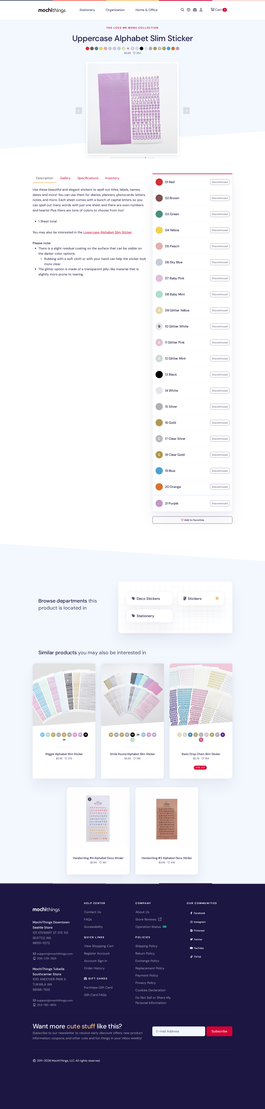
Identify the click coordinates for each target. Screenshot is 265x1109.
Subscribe (222, 1031)
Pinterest (200, 930)
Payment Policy (146, 975)
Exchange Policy (147, 961)
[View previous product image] (79, 110)
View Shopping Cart (99, 946)
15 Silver (171, 406)
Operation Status (148, 927)
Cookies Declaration (150, 990)
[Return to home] (52, 10)
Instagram (201, 922)
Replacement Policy (149, 968)
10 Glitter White (176, 326)
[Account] (201, 10)
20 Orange (173, 487)
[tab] (111, 157)
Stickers (194, 598)
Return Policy (145, 953)
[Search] (182, 10)
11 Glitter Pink (175, 342)
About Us (142, 912)
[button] (132, 108)
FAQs (88, 919)
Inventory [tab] (112, 178)
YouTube (200, 948)
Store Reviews (146, 919)
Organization (115, 10)
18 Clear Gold (175, 455)
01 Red (170, 182)
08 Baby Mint (175, 294)
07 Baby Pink (174, 278)
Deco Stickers (148, 598)
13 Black (171, 374)
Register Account (97, 953)
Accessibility (93, 927)
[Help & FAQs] (189, 10)
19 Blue (170, 471)
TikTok (198, 956)
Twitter (199, 939)
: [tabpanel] (89, 231)
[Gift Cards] (195, 10)
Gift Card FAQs (95, 995)
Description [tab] (44, 178)
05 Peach (172, 246)
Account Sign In (95, 961)
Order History (94, 968)
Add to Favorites (194, 520)
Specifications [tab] (88, 178)
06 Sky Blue (173, 262)
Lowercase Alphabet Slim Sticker (107, 232)
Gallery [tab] (65, 178)
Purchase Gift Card (98, 987)
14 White (171, 390)
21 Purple (171, 503)
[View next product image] (186, 110)
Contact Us (92, 912)
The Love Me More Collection (132, 27)
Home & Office (147, 10)
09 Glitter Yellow (177, 310)
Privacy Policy (145, 983)
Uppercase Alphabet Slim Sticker (132, 38)
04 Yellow (172, 230)
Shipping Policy (146, 946)
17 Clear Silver (175, 439)
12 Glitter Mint (175, 358)
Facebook (200, 913)
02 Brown (172, 198)
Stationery (87, 10)
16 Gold (170, 422)
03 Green (172, 214)
